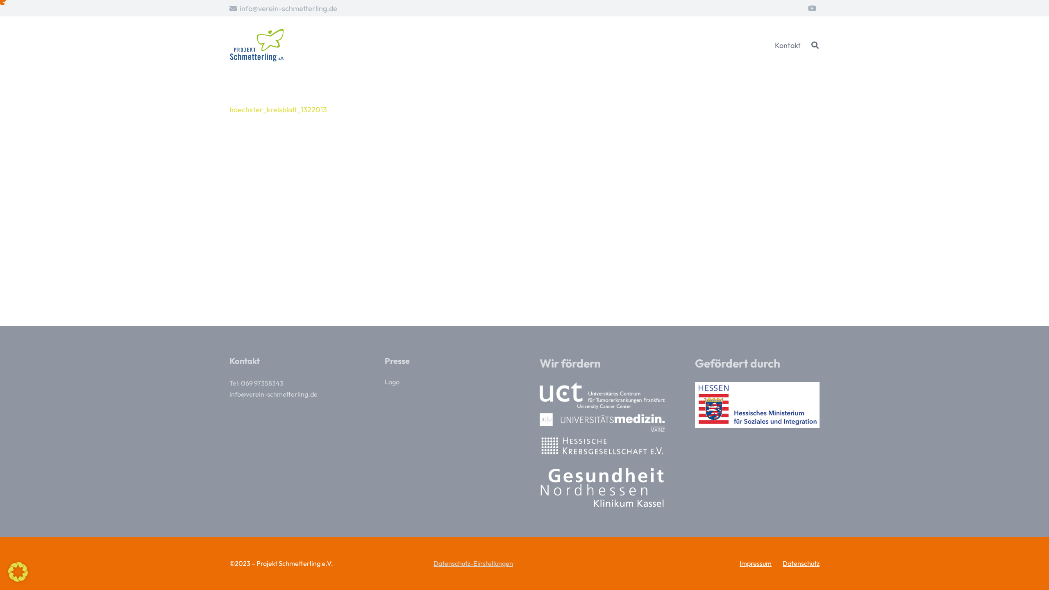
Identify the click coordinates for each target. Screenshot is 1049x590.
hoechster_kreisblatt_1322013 (278, 109)
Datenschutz (801, 563)
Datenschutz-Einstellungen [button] (473, 563)
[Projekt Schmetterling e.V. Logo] (256, 45)
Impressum (756, 563)
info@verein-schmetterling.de (273, 394)
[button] (815, 45)
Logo (392, 382)
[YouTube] (812, 8)
